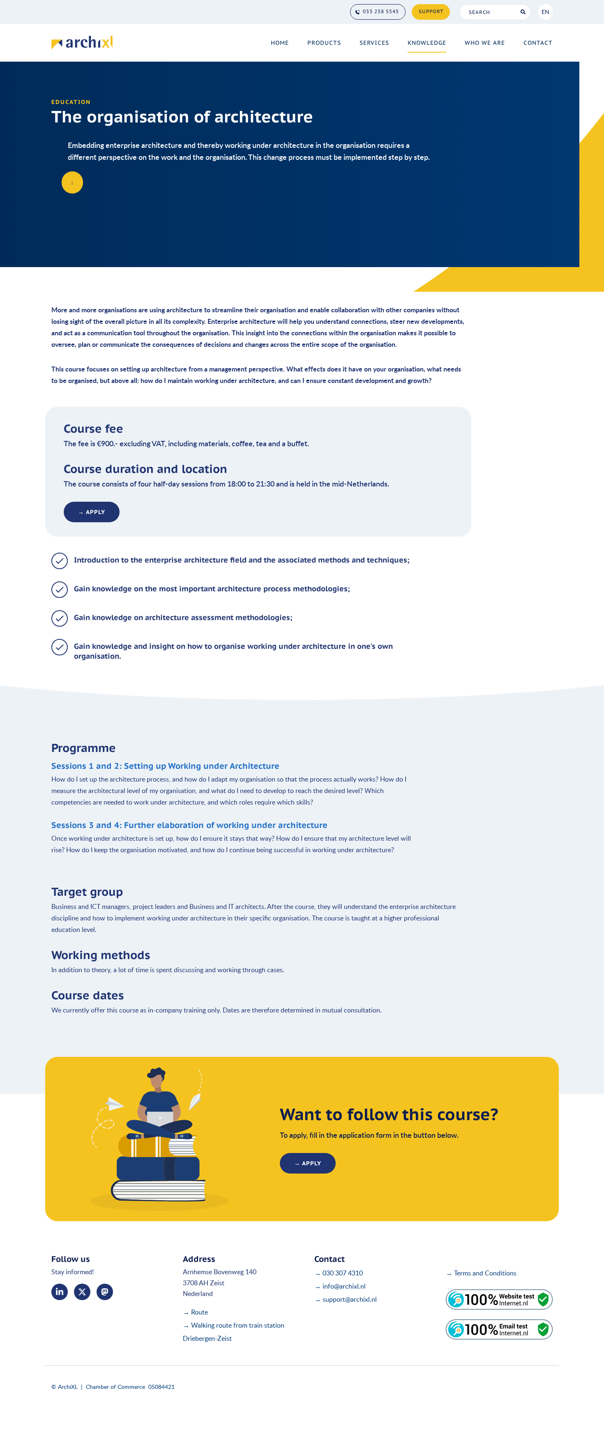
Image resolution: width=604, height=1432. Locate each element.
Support (431, 11)
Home (280, 42)
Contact (538, 42)
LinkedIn (59, 1292)
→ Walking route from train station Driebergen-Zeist (233, 1332)
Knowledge (427, 42)
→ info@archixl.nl (340, 1286)
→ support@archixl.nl (345, 1299)
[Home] (82, 43)
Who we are (485, 42)
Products (324, 42)
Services (374, 42)
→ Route (195, 1312)
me (105, 1292)
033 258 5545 (381, 11)
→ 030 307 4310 (338, 1273)
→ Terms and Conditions (481, 1273)
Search (523, 12)
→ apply (91, 512)
